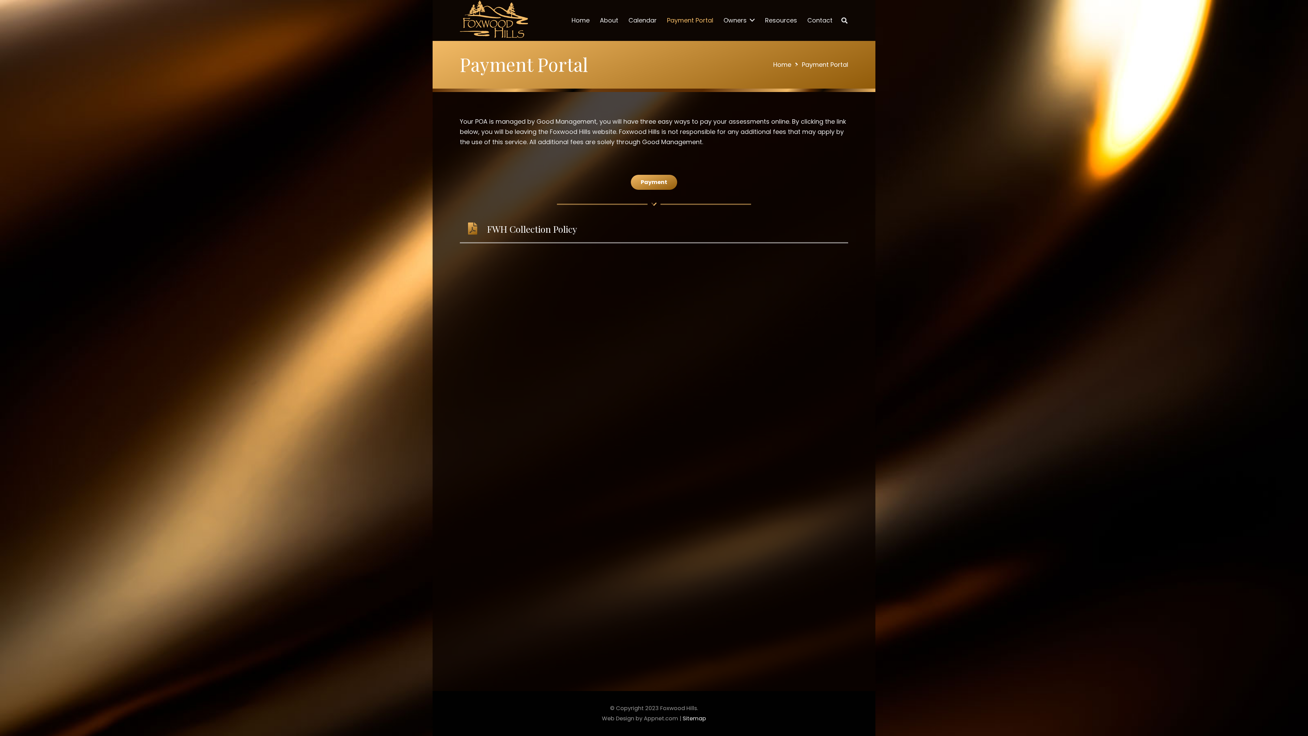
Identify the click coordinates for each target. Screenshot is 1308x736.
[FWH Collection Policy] (476, 229)
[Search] (844, 20)
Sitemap (694, 718)
